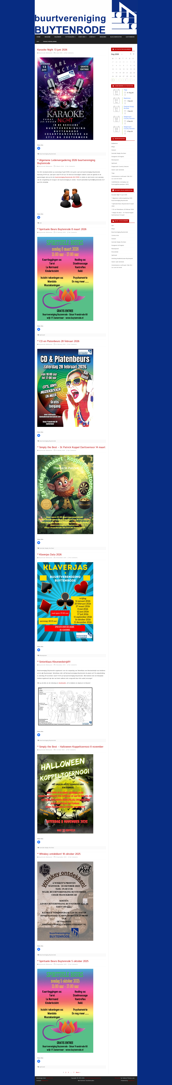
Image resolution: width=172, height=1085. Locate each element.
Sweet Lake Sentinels (118, 170)
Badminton (127, 98)
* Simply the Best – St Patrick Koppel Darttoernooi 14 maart (71, 447)
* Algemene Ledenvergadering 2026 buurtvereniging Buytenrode (66, 161)
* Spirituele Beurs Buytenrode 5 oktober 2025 (63, 961)
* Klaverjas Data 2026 (49, 554)
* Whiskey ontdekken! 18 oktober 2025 (59, 854)
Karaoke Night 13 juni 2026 (52, 50)
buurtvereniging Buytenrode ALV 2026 (67, 177)
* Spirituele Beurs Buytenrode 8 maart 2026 (61, 229)
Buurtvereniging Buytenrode (48, 154)
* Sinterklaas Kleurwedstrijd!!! (53, 662)
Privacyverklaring (50, 41)
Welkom (47, 37)
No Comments (69, 53)
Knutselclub (115, 252)
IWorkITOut (49, 1078)
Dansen (114, 150)
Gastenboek (130, 37)
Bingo (113, 147)
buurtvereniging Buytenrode (93, 1078)
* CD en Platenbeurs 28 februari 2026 (58, 341)
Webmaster (45, 1081)
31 (113, 80)
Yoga (125, 90)
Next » (78, 1072)
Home (38, 37)
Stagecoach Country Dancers (129, 117)
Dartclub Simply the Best (47, 548)
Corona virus (115, 235)
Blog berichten (116, 37)
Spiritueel (42, 335)
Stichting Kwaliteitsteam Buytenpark (122, 258)
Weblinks (103, 37)
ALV (38, 41)
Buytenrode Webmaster (45, 53)
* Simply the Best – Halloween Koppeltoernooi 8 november (70, 747)
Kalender (57, 37)
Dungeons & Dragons (118, 156)
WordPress (131, 1081)
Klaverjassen (43, 655)
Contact (92, 37)
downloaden (62, 683)
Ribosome (117, 1078)
